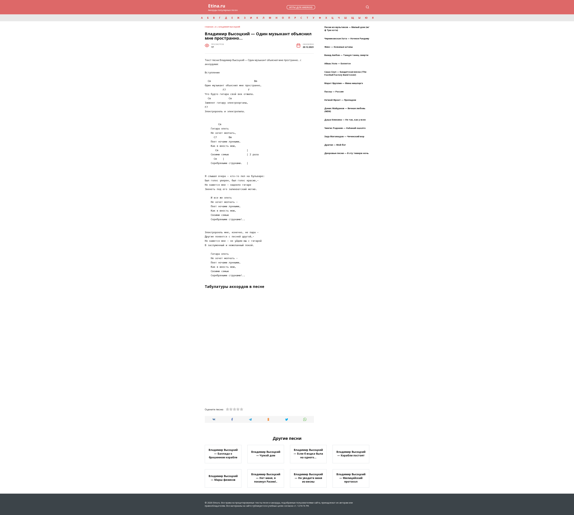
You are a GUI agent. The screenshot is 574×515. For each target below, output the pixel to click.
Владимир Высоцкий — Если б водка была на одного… (308, 453)
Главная (209, 27)
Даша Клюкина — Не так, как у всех (345, 119)
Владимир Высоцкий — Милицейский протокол (350, 477)
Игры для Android (301, 7)
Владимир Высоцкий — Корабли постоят (350, 453)
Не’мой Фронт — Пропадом (340, 100)
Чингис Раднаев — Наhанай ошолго (345, 128)
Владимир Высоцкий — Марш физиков (223, 478)
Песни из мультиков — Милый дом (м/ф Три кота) (346, 29)
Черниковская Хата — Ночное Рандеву (346, 38)
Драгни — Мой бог (335, 144)
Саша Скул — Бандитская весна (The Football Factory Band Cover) (345, 73)
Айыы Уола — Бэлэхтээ (337, 63)
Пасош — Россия (334, 91)
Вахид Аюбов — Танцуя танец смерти (346, 55)
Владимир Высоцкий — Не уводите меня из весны (308, 477)
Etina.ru (216, 6)
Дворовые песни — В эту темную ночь (346, 153)
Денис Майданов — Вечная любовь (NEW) (344, 110)
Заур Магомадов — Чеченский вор (344, 136)
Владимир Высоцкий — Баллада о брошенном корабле (223, 453)
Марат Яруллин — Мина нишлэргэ (343, 83)
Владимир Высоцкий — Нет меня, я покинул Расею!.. (265, 477)
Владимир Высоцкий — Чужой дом (265, 453)
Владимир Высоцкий (229, 27)
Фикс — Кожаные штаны (338, 46)
